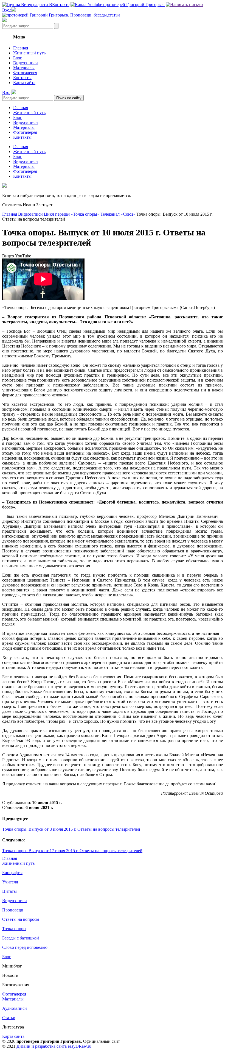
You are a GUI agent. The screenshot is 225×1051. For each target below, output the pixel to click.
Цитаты (9, 891)
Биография (12, 872)
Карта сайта (24, 82)
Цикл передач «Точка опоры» (71, 214)
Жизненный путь (29, 53)
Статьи (8, 1017)
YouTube (23, 256)
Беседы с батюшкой (20, 938)
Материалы (24, 67)
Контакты (22, 77)
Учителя (10, 882)
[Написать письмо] (184, 4)
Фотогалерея (25, 72)
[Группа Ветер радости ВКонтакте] (35, 4)
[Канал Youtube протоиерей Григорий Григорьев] (118, 4)
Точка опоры (14, 928)
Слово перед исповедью (24, 947)
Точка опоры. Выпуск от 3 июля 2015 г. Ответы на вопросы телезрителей (71, 829)
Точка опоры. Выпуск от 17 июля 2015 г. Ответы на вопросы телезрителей (72, 850)
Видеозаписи (25, 62)
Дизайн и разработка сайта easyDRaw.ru (53, 1046)
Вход (7, 10)
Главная (20, 48)
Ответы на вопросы (20, 919)
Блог (17, 57)
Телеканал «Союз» (117, 214)
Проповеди (12, 910)
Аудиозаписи (14, 1008)
